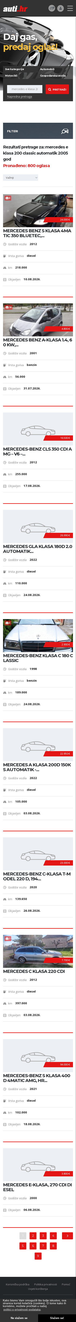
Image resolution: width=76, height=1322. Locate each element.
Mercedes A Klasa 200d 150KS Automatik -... (37, 767)
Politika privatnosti (45, 1284)
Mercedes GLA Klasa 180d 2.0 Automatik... (37, 549)
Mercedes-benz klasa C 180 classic (38, 658)
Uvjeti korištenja (38, 1289)
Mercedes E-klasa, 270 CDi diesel (37, 1187)
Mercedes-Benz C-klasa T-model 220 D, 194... (37, 876)
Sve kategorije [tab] (14, 69)
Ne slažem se (19, 1318)
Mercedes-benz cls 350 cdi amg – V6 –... (37, 451)
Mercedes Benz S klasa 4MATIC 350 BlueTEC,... (37, 233)
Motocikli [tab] (11, 75)
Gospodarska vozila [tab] (53, 75)
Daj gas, (30, 41)
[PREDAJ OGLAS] (51, 8)
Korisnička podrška (17, 1284)
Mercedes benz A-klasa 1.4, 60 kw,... (37, 342)
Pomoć (66, 1284)
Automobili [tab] (47, 69)
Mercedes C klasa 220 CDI (34, 971)
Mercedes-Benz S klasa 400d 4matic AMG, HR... (36, 1078)
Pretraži (59, 89)
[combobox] (21, 177)
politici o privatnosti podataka (22, 1309)
